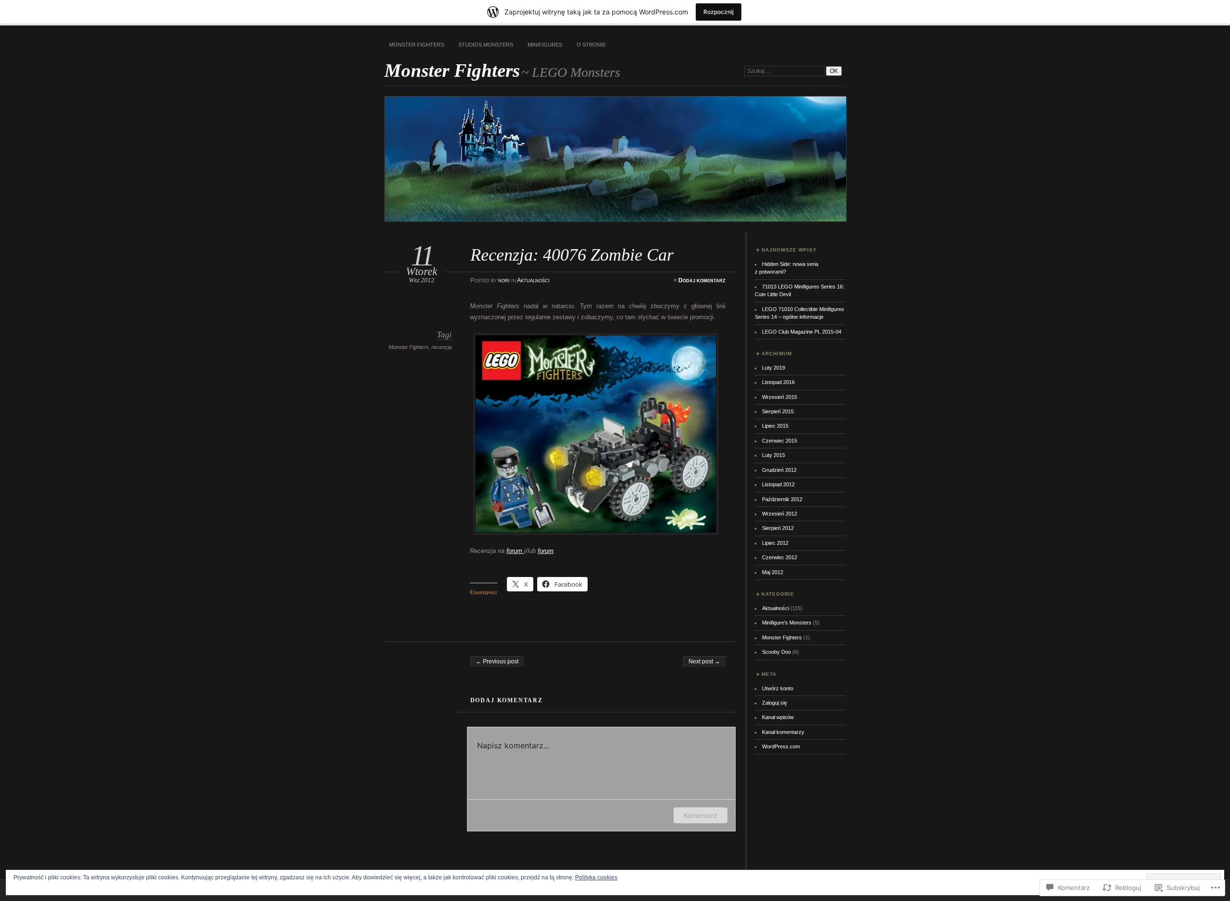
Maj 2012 (772, 572)
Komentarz (700, 815)
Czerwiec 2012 (779, 557)
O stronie (591, 45)
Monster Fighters (416, 45)
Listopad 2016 (778, 382)
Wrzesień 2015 (779, 397)
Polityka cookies (596, 877)
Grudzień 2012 (779, 470)
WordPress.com (781, 746)
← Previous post (497, 661)
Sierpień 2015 (778, 411)
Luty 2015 (773, 455)
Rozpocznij (718, 11)
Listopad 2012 (778, 484)
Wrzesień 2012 (779, 514)
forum (515, 550)
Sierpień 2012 (778, 528)
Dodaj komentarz (702, 280)
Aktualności (533, 280)
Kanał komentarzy (783, 732)
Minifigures (545, 45)
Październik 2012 (782, 499)
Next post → (704, 661)
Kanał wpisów (778, 717)
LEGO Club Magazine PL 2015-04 (801, 332)
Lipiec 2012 (775, 543)
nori (504, 280)
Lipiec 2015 (775, 426)
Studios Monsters (485, 45)
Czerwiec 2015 (779, 441)
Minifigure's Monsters (787, 622)
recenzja (441, 347)
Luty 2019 (773, 368)
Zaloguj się (774, 703)
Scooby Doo (776, 652)
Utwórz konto (777, 688)
